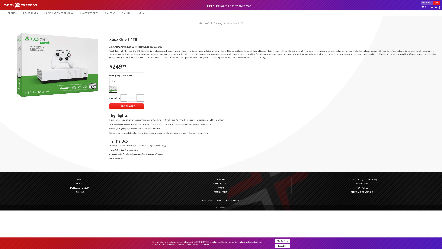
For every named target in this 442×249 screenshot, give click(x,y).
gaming (218, 23)
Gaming (221, 179)
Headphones (80, 183)
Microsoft (204, 23)
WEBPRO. (223, 208)
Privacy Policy (236, 200)
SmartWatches (220, 183)
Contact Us (362, 188)
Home (79, 179)
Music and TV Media (79, 188)
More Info (282, 240)
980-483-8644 (362, 183)
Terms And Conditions (362, 192)
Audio (221, 188)
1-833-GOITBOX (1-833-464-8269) (362, 179)
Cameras (80, 192)
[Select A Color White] (126, 86)
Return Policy (221, 192)
